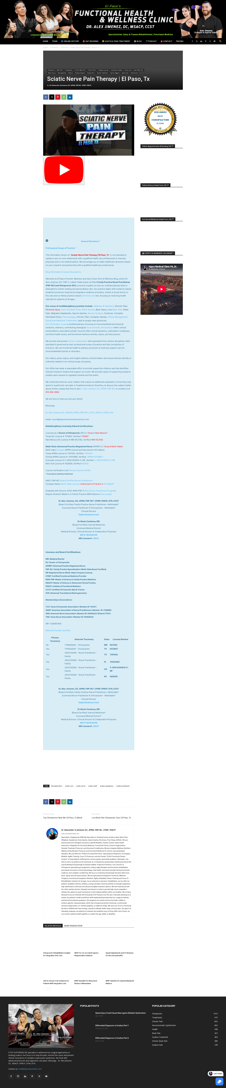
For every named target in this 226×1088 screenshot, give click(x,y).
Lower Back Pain (138, 70)
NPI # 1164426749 (88, 535)
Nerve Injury (52, 73)
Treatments (54, 47)
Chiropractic (68, 70)
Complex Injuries (103, 70)
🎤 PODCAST (151, 41)
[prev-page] (44, 988)
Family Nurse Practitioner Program (99, 490)
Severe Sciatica (95, 313)
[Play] (63, 170)
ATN (111, 412)
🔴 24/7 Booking (90, 41)
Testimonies (134, 73)
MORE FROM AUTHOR (73, 926)
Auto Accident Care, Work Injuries (78, 309)
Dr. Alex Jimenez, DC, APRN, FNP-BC (97, 388)
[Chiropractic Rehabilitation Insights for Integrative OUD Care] (57, 941)
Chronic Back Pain (80, 70)
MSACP (69, 412)
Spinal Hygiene (115, 73)
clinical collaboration (77, 341)
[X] (210, 41)
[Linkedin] (201, 41)
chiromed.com (88, 295)
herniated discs (56, 786)
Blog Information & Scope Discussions (63, 272)
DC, (63, 412)
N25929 (84, 463)
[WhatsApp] (63, 97)
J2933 (95, 538)
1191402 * (89, 453)
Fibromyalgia (69, 317)
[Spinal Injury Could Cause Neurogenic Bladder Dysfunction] (86, 1016)
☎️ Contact (166, 41)
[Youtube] (214, 41)
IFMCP (99, 412)
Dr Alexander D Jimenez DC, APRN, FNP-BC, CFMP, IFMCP (70, 85)
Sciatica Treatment (102, 73)
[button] (220, 41)
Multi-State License (70, 484)
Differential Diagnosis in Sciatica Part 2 (112, 1038)
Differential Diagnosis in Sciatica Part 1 (112, 1025)
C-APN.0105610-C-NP (104, 460)
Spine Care (125, 73)
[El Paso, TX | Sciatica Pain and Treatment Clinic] (113, 19)
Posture (70, 73)
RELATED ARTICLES (53, 926)
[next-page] (49, 988)
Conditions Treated (116, 70)
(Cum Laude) (105, 494)
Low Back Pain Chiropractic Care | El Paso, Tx (111, 818)
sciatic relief (92, 786)
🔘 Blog (138, 41)
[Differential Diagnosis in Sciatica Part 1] (86, 1028)
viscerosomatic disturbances (99, 327)
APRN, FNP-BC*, (81, 412)
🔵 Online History (70, 41)
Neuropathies (62, 73)
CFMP (105, 412)
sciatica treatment (122, 786)
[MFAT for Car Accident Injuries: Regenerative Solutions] (88, 941)
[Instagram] (197, 41)
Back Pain (64, 47)
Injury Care (127, 70)
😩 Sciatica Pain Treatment (116, 41)
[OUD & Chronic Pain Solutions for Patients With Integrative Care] (57, 969)
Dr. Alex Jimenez (53, 412)
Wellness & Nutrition (104, 306)
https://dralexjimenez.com (70, 834)
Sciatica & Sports (80, 73)
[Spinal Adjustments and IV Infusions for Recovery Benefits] (120, 941)
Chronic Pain (92, 70)
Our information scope (56, 324)
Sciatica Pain (91, 73)
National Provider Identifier (58, 630)
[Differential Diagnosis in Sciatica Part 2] (86, 1041)
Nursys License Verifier (80, 470)
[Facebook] (192, 41)
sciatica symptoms (106, 786)
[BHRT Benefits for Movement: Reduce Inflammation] (88, 969)
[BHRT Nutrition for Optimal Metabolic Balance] (120, 969)
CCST (92, 412)
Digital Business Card (89, 514)
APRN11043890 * (95, 457)
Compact (60, 450)
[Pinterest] (206, 41)
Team (54, 41)
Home (45, 41)
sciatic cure (69, 786)
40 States (108, 484)
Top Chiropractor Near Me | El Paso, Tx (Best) (62, 818)
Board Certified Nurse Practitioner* (76, 480)
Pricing (179, 41)
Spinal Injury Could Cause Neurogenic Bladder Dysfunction (120, 1013)
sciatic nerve (80, 786)
